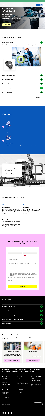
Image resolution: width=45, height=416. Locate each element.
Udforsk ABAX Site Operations (12, 360)
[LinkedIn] (6, 413)
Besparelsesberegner (29, 371)
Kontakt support (5, 369)
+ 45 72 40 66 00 (5, 403)
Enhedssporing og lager (6, 384)
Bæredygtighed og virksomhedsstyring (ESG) (35, 380)
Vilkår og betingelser (5, 392)
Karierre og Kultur (34, 381)
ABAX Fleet (18, 378)
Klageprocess (4, 393)
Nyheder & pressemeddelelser (36, 384)
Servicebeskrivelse (5, 397)
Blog (31, 385)
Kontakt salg (14, 369)
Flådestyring (4, 379)
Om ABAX (32, 378)
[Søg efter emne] (35, 5)
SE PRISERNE (38, 97)
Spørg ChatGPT (36, 369)
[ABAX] (3, 4)
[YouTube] (8, 413)
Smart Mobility (4, 378)
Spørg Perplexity (6, 371)
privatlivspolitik (11, 280)
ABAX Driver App (19, 392)
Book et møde (7, 24)
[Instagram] (11, 413)
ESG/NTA (3, 396)
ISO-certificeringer (5, 394)
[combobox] (22, 259)
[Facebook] (3, 413)
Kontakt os (22, 286)
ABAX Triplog (19, 379)
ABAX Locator (19, 382)
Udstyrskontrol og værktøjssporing (5, 382)
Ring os (29, 369)
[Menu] (41, 5)
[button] (41, 42)
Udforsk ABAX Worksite (32, 360)
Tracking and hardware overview (22, 383)
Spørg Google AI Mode (17, 371)
